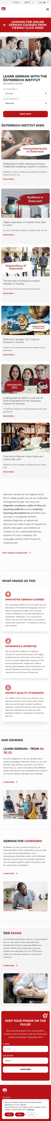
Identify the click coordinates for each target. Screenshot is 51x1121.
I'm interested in (10, 89)
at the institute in (11, 99)
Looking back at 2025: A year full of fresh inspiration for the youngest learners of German (23, 400)
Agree (9, 1114)
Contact (16, 2)
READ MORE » (9, 179)
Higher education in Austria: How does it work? (24, 224)
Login (40, 2)
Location (8, 1056)
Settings (30, 1109)
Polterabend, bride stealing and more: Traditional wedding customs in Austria (25, 165)
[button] (47, 9)
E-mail (6, 1044)
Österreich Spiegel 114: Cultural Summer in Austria (21, 341)
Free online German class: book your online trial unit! (23, 458)
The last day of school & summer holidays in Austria (21, 282)
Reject (20, 1114)
